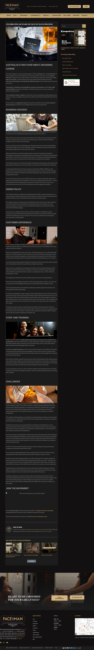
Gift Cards (67, 15)
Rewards (76, 15)
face (23, 636)
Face (14, 15)
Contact (84, 15)
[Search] (84, 26)
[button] (31, 561)
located (15, 631)
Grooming (23, 15)
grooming (19, 636)
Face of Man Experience (22, 540)
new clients (19, 638)
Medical (46, 15)
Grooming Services (29, 529)
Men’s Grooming (66, 65)
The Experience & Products (69, 75)
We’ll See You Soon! (47, 555)
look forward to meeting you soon (37, 516)
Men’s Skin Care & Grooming (70, 68)
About (9, 15)
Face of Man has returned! (31, 555)
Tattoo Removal (66, 72)
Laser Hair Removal (67, 61)
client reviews (48, 531)
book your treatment (40, 529)
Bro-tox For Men (66, 58)
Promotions (56, 15)
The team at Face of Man (12, 339)
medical (4, 638)
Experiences (35, 15)
